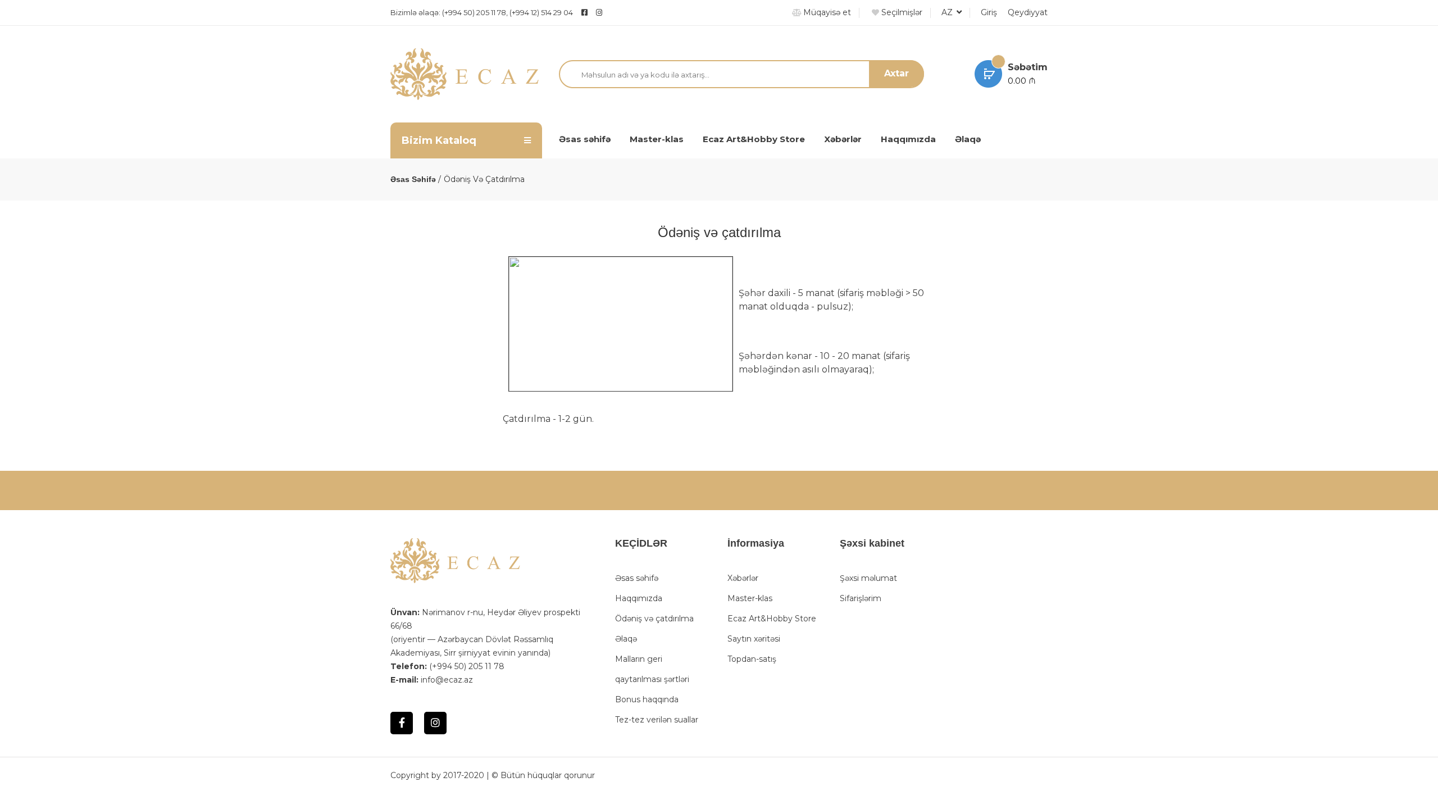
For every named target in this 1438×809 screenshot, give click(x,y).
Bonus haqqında (647, 699)
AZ (948, 12)
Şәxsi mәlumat (868, 578)
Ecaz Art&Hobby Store (754, 139)
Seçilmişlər (900, 12)
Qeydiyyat (1028, 12)
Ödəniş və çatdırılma (654, 618)
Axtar (896, 73)
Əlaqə (968, 139)
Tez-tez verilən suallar (656, 720)
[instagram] (627, 12)
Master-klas (657, 139)
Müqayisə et (826, 12)
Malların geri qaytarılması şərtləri (652, 669)
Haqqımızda (908, 139)
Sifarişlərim (860, 598)
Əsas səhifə (585, 139)
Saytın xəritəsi (753, 639)
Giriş (989, 12)
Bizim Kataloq (439, 140)
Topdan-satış (751, 659)
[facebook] (584, 12)
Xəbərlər (843, 139)
